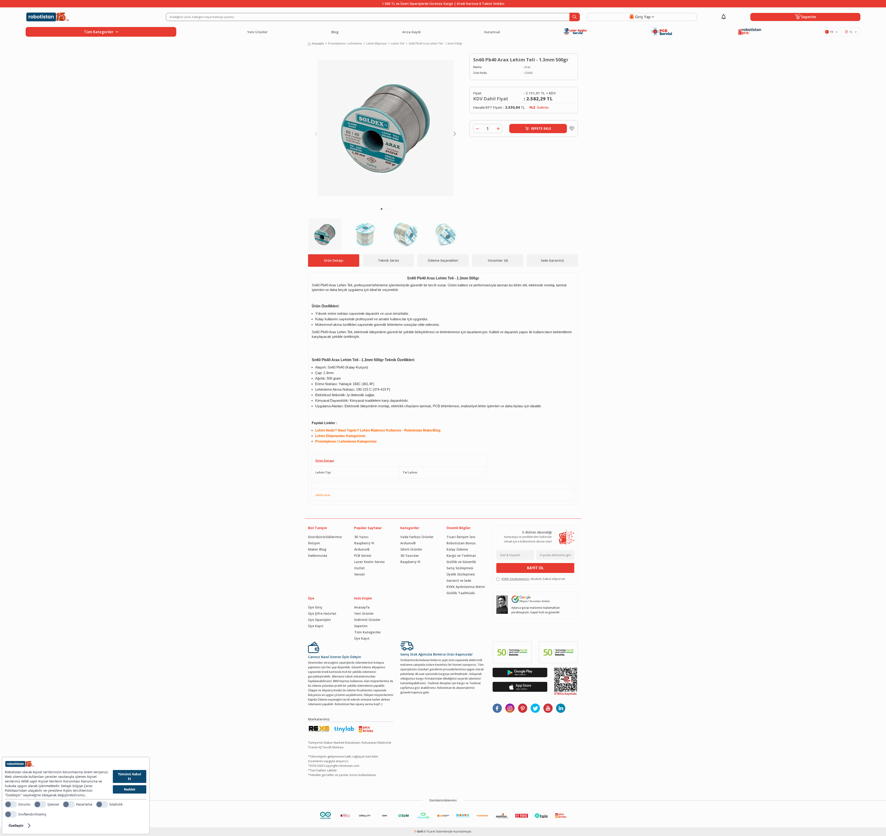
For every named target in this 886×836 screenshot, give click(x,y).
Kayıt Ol (535, 567)
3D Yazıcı (361, 537)
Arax (527, 67)
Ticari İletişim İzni (460, 537)
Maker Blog (317, 549)
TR (831, 32)
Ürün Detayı (333, 260)
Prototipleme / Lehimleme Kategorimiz (346, 441)
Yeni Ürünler (257, 32)
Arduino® (362, 549)
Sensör (359, 574)
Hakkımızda (317, 555)
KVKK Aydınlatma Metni (465, 586)
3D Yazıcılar (409, 555)
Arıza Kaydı (411, 32)
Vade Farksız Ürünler (417, 537)
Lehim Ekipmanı (376, 43)
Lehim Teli (397, 43)
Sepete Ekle (541, 128)
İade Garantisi (552, 260)
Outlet (359, 568)
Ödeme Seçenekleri (443, 260)
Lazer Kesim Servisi (369, 562)
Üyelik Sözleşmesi (460, 574)
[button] (381, 209)
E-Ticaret (429, 831)
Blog (334, 32)
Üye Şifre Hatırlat (322, 613)
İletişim (314, 543)
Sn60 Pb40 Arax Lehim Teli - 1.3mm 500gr (435, 43)
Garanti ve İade (458, 580)
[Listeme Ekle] (570, 128)
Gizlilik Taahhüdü (460, 593)
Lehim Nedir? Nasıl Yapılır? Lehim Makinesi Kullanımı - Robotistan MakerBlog (377, 430)
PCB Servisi (362, 555)
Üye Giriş (315, 607)
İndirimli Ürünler (367, 619)
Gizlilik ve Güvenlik (461, 562)
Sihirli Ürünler (411, 549)
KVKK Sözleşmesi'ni (515, 579)
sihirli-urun (322, 495)
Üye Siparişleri (319, 619)
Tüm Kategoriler (367, 632)
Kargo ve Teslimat (461, 555)
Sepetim (361, 626)
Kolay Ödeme (457, 549)
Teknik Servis (388, 260)
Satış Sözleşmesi (459, 568)
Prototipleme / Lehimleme (345, 43)
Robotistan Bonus (461, 543)
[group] (385, 128)
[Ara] (574, 17)
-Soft (419, 831)
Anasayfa (318, 43)
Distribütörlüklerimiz (325, 537)
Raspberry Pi (364, 543)
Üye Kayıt (315, 626)
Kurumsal (492, 32)
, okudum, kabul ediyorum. (534, 579)
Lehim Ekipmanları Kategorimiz (340, 436)
